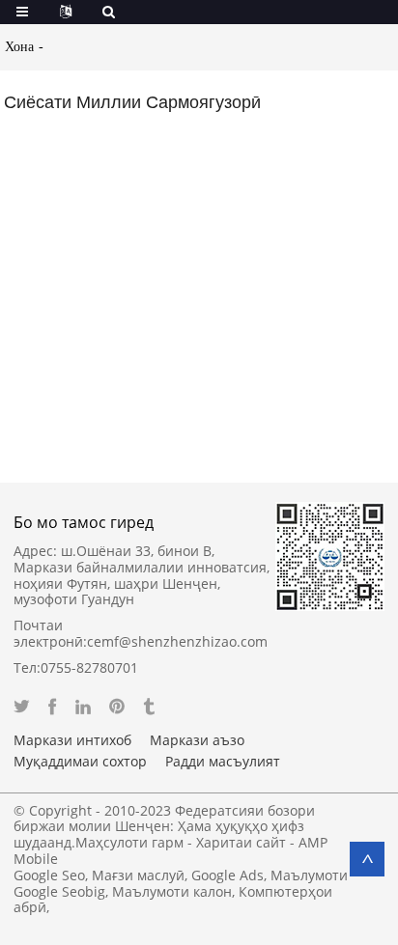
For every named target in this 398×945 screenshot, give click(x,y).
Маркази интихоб (72, 740)
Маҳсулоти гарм (129, 842)
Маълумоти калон (172, 891)
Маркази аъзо (197, 740)
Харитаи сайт (241, 842)
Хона (19, 47)
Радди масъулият (222, 761)
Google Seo (49, 875)
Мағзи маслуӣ (138, 875)
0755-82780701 (89, 667)
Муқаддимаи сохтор (80, 761)
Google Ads (227, 875)
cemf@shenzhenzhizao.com (177, 641)
